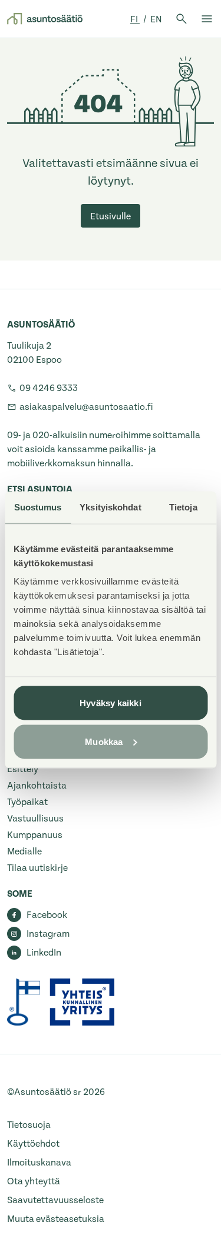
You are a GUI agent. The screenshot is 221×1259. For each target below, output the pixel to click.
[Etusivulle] (45, 19)
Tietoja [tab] (183, 507)
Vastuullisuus (35, 818)
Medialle (24, 851)
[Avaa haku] (181, 19)
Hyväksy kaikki (110, 703)
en (156, 19)
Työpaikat (27, 802)
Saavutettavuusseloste (55, 1200)
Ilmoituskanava (39, 1162)
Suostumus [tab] (38, 507)
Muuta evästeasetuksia (55, 1219)
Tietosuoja (29, 1125)
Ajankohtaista (37, 785)
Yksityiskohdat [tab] (110, 507)
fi (135, 19)
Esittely (22, 769)
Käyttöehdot (33, 1143)
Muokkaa (104, 741)
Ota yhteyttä (33, 1181)
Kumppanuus (34, 835)
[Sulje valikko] (207, 19)
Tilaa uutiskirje (37, 868)
